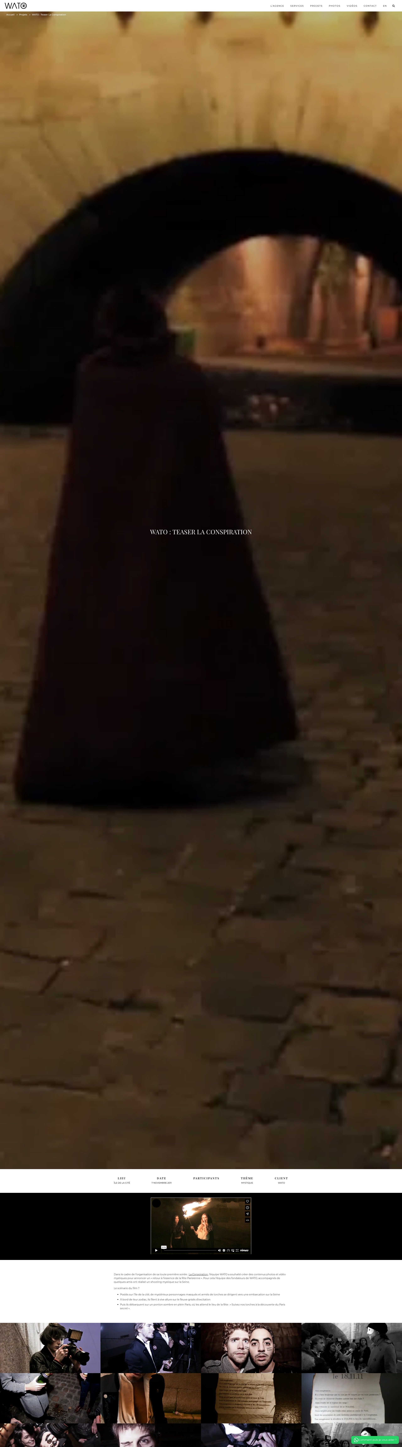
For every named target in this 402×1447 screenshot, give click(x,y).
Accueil (10, 14)
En (385, 5)
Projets (316, 5)
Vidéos (352, 5)
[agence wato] (16, 5)
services (297, 5)
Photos (334, 5)
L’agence (277, 5)
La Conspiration (198, 1274)
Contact (370, 5)
